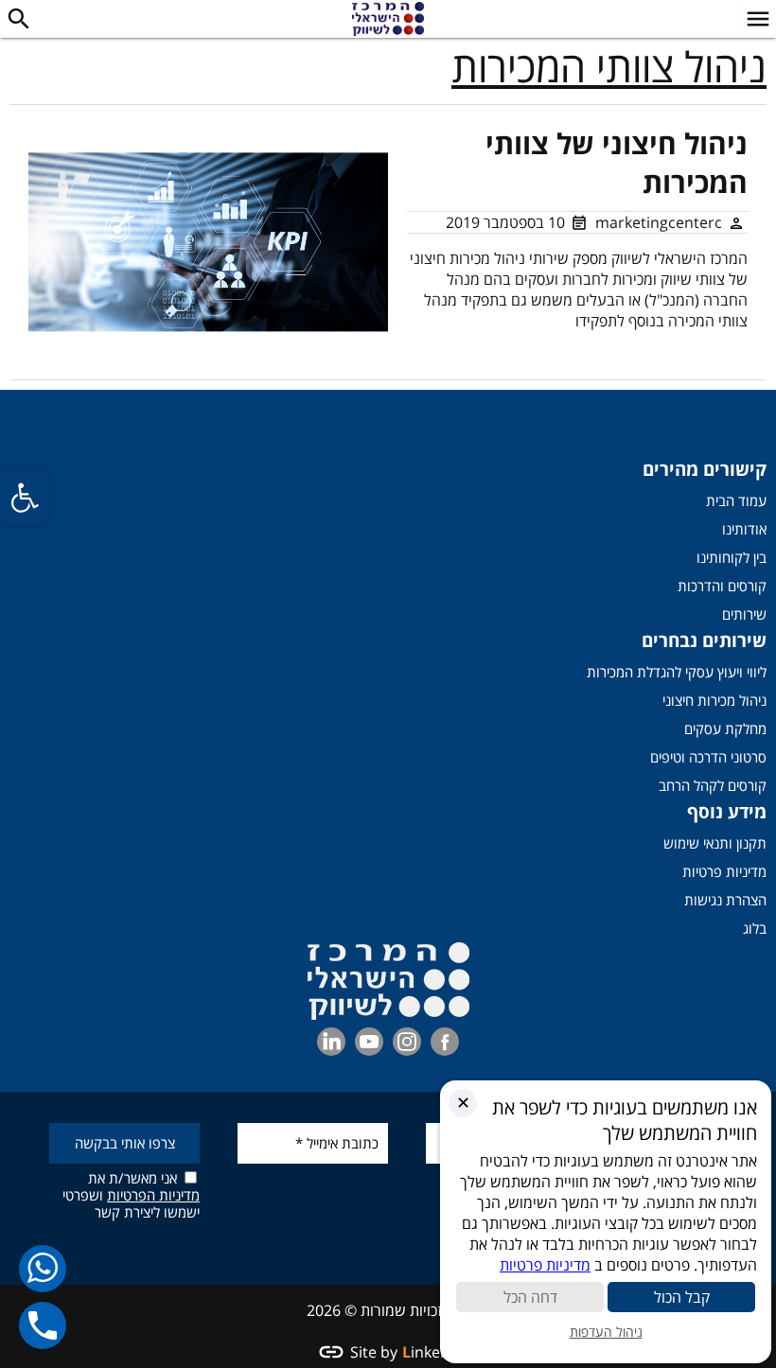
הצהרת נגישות (725, 899)
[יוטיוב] (369, 1041)
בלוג (755, 928)
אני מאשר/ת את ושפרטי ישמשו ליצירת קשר (131, 1194)
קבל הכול (682, 1297)
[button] (24, 497)
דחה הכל (530, 1297)
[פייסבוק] (445, 1041)
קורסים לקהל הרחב (713, 785)
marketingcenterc (658, 222)
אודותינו (744, 528)
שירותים (744, 614)
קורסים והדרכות (722, 585)
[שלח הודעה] (42, 1268)
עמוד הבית (736, 500)
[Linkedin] (331, 1041)
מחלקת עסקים (725, 728)
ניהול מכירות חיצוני (714, 700)
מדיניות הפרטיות (153, 1194)
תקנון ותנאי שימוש (715, 842)
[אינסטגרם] (407, 1041)
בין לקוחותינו (732, 557)
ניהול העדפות (606, 1332)
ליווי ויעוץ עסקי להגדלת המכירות (677, 671)
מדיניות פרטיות (724, 871)
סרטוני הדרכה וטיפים (708, 756)
